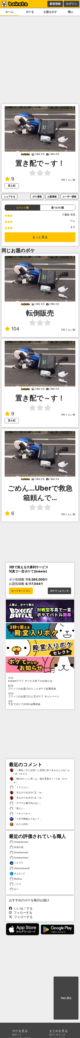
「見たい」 (19, 808)
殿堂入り (17, 1034)
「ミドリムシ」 (21, 787)
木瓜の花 (18, 847)
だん (72, 220)
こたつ (17, 883)
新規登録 (55, 3)
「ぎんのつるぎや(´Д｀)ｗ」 (28, 792)
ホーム (9, 11)
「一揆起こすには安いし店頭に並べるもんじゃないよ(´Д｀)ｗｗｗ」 (41, 772)
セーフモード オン (20, 590)
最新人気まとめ (57, 1034)
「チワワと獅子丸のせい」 (27, 803)
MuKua (18, 878)
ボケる (30, 11)
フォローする (22, 912)
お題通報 (52, 196)
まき (72, 227)
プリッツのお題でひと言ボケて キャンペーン (33, 695)
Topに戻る (66, 998)
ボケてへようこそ (59, 590)
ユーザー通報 (69, 196)
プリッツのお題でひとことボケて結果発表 (32, 687)
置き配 (12, 185)
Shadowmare (21, 841)
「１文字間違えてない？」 (27, 818)
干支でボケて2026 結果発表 (24, 703)
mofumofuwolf (22, 868)
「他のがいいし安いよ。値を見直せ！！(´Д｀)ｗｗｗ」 (40, 780)
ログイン (71, 3)
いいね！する (22, 908)
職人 (70, 11)
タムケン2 (19, 873)
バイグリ (18, 862)
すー (16, 889)
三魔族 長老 (68, 214)
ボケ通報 (37, 196)
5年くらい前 (68, 179)
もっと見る (40, 237)
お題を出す (50, 11)
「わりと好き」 (21, 824)
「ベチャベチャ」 (23, 813)
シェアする (9, 196)
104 (15, 329)
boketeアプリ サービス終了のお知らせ (30, 679)
